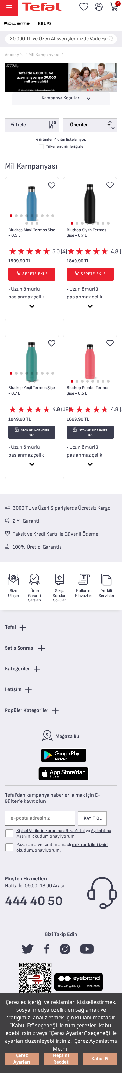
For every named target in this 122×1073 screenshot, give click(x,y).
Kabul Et (100, 1059)
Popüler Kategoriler (26, 710)
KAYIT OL (93, 818)
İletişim (13, 690)
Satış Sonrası (19, 648)
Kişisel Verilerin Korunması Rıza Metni (50, 830)
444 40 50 (34, 901)
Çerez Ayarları (21, 1059)
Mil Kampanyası (44, 54)
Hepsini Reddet (61, 1059)
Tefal (10, 627)
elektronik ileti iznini (90, 844)
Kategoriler (17, 669)
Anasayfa (14, 54)
